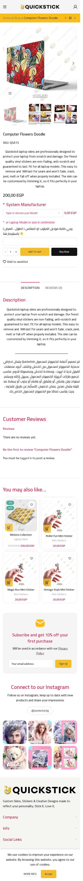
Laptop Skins (21, 539)
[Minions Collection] (21, 515)
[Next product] (75, 18)
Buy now (64, 251)
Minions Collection (21, 534)
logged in (26, 458)
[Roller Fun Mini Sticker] (59, 515)
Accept (49, 874)
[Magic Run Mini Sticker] (21, 569)
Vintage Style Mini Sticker (59, 589)
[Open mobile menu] (5, 7)
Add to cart (34, 251)
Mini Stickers (59, 540)
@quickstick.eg (40, 710)
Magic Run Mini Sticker (21, 589)
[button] (7, 63)
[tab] (30, 287)
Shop (17, 18)
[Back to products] (70, 18)
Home (7, 18)
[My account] (75, 7)
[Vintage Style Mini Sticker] (59, 569)
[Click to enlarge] (10, 93)
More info (30, 874)
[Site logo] (40, 6)
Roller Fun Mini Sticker (59, 535)
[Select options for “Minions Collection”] (9, 527)
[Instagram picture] (14, 732)
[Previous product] (65, 18)
